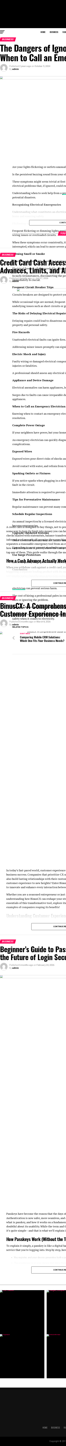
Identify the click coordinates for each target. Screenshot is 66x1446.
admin (15, 69)
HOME (43, 32)
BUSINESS (54, 32)
